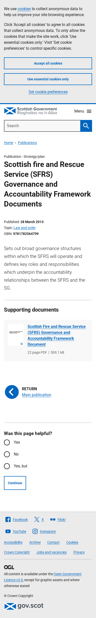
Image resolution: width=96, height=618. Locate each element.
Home (8, 143)
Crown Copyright (17, 552)
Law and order (25, 228)
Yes (17, 442)
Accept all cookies (48, 63)
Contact (53, 542)
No (16, 454)
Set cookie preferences (48, 92)
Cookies (72, 542)
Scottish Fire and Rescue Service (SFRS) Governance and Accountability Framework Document (57, 335)
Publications (27, 143)
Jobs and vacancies (51, 552)
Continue (15, 483)
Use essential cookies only (48, 79)
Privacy (79, 552)
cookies (24, 8)
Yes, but (20, 466)
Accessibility (13, 542)
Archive (35, 542)
